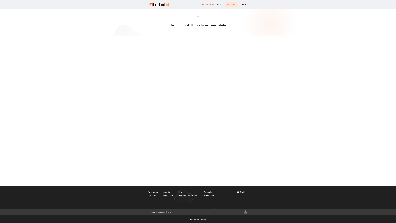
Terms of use (209, 196)
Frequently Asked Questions (188, 196)
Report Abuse (168, 196)
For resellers (208, 192)
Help (180, 192)
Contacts (166, 192)
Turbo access (209, 4)
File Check (152, 196)
